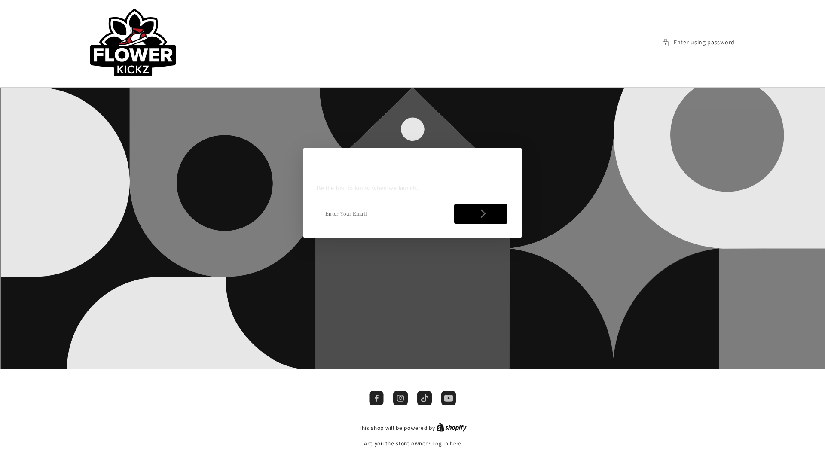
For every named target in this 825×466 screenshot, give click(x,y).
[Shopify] (452, 428)
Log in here (446, 443)
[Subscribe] (480, 214)
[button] (698, 42)
